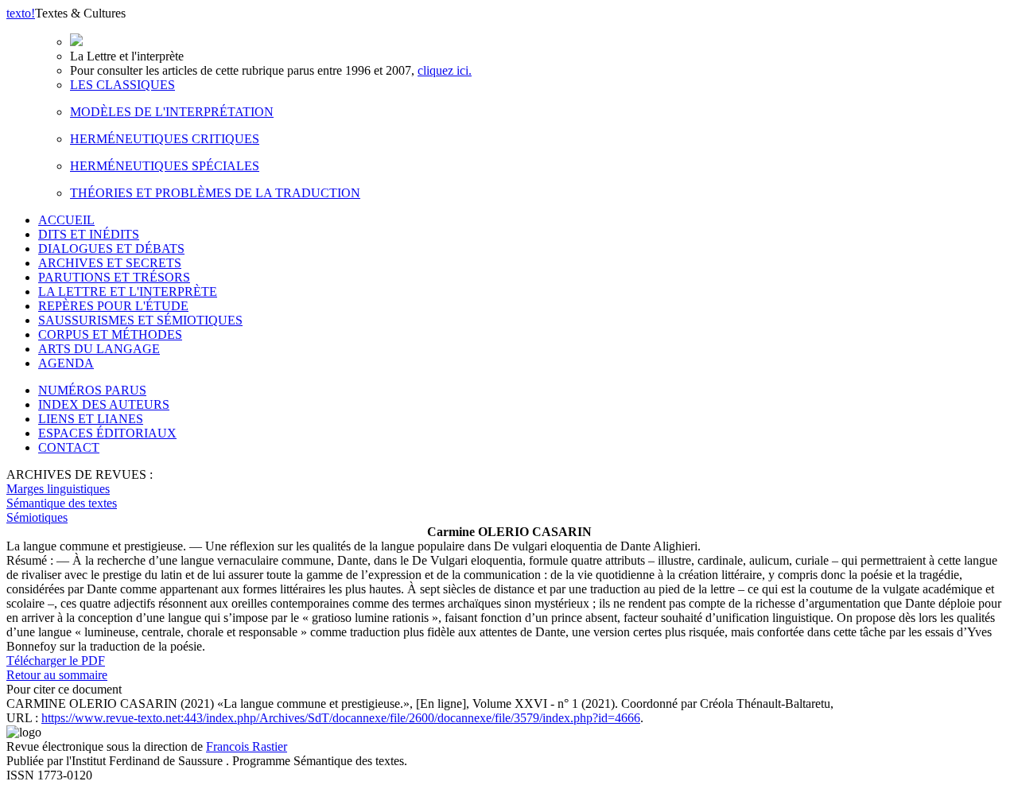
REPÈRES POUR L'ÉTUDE (113, 306)
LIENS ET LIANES (90, 419)
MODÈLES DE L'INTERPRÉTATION (172, 112)
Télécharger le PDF (55, 660)
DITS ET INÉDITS (88, 234)
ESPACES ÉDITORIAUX (107, 433)
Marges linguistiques (58, 489)
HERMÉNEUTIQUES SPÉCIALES (164, 166)
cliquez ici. (445, 70)
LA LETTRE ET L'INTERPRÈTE (127, 291)
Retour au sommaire (56, 675)
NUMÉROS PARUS (92, 390)
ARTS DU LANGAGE (99, 349)
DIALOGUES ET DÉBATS (111, 248)
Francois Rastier (246, 746)
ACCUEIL (66, 220)
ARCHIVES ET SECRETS (109, 263)
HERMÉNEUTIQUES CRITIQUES (164, 139)
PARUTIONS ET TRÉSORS (114, 277)
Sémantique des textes (61, 503)
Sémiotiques (37, 517)
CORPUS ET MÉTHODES (110, 334)
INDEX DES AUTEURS (103, 404)
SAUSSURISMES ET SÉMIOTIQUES (140, 320)
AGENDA (66, 363)
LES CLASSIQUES (122, 84)
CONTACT (68, 447)
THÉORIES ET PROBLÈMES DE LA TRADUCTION (215, 193)
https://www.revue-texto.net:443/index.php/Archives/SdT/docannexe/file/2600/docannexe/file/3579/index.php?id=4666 (340, 718)
